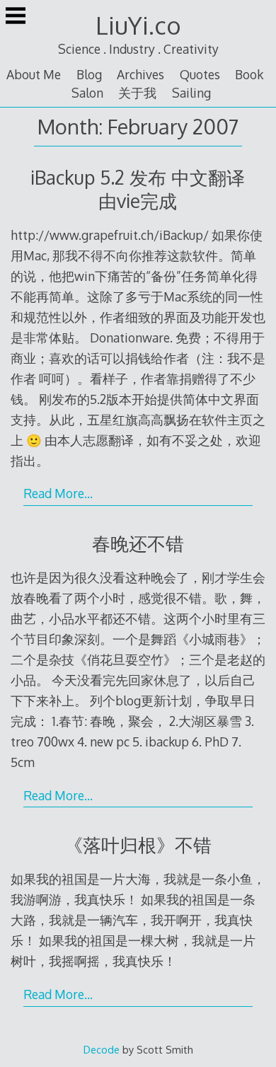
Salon (87, 92)
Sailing (191, 92)
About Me (33, 74)
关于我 (137, 92)
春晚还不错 (138, 543)
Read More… (58, 493)
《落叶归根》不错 (138, 844)
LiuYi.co (138, 25)
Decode (102, 1049)
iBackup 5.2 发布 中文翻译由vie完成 (137, 189)
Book (249, 74)
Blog (89, 74)
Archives (140, 74)
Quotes (200, 74)
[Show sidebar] (15, 17)
